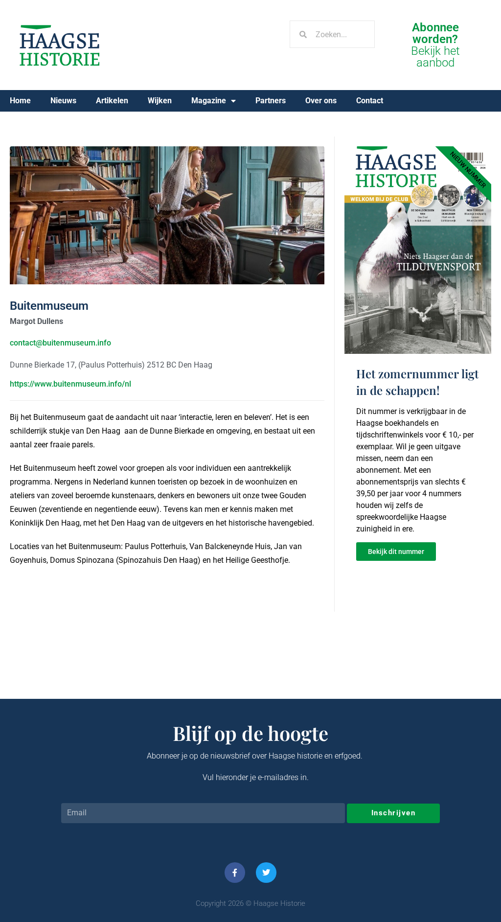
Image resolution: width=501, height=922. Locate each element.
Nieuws (63, 100)
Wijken (160, 100)
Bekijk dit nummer (396, 551)
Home (20, 100)
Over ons (321, 100)
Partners (270, 100)
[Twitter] (266, 872)
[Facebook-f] (235, 872)
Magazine (208, 100)
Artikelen (112, 100)
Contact (369, 100)
